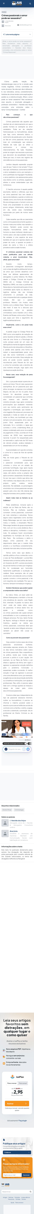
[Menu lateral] (4, 3)
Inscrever (26, 1175)
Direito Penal (7, 810)
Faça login (23, 1120)
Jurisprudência (25, 1197)
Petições (17, 1197)
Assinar (10, 1103)
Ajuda (12, 1202)
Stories (24, 1199)
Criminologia (19, 810)
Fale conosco (19, 1202)
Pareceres (11, 1199)
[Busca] (30, 4)
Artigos (5, 1197)
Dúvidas (18, 1199)
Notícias (11, 1197)
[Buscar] (30, 1192)
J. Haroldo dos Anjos (18, 820)
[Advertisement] (17, 934)
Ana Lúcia (13, 831)
